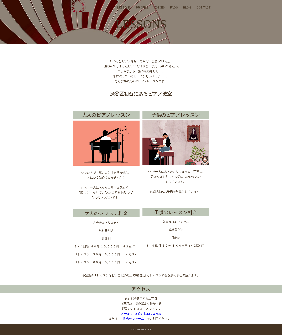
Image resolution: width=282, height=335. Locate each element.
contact (203, 7)
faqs (174, 7)
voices (159, 7)
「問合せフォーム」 (133, 318)
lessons (124, 7)
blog (187, 7)
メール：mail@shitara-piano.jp (141, 313)
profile (142, 7)
